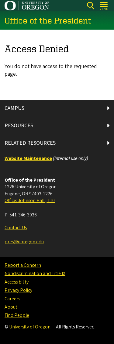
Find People (17, 315)
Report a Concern (23, 265)
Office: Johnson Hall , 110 (30, 200)
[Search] (90, 5)
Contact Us (16, 227)
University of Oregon (29, 327)
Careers (12, 298)
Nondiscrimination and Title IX (35, 273)
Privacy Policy (18, 290)
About (11, 307)
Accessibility (17, 282)
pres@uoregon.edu (24, 241)
